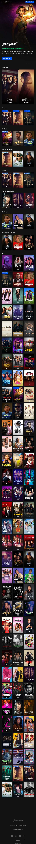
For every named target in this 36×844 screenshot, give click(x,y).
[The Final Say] (7, 427)
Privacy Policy (22, 825)
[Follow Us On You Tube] (20, 836)
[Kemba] (18, 510)
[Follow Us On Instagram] (24, 836)
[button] (3, 2)
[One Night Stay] (7, 658)
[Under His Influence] (18, 789)
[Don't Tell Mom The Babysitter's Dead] (29, 394)
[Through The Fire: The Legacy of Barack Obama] (18, 756)
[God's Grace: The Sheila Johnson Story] (18, 460)
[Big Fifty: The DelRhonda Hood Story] (18, 263)
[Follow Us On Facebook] (12, 836)
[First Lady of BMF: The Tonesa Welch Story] (29, 427)
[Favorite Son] (29, 411)
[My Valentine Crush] (7, 625)
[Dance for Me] (7, 378)
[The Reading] (29, 674)
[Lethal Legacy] (7, 526)
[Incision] (29, 493)
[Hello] (7, 477)
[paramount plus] (8, 2)
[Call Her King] (29, 328)
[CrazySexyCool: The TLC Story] (18, 361)
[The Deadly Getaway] (7, 394)
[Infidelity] (7, 510)
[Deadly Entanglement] (29, 378)
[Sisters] (7, 740)
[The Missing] (7, 592)
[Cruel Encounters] (29, 361)
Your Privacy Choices (18, 829)
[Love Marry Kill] (29, 542)
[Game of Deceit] (29, 444)
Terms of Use (13, 825)
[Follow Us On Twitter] (16, 836)
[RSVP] (18, 674)
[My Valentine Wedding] (18, 625)
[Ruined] (18, 707)
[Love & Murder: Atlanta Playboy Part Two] (18, 542)
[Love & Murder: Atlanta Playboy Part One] (7, 542)
